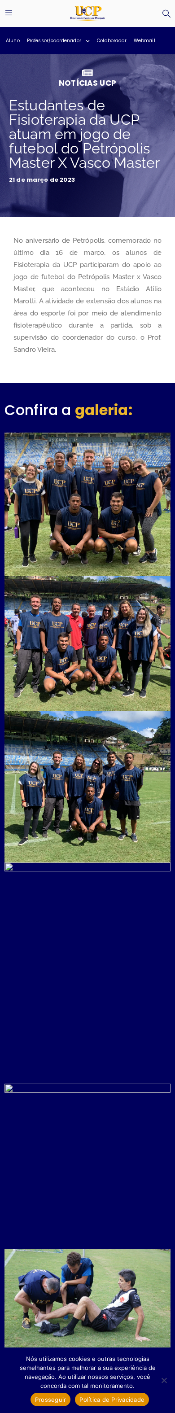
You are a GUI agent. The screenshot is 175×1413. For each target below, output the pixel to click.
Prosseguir (50, 1399)
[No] (163, 1380)
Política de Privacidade (111, 1399)
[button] (9, 13)
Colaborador (112, 40)
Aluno (13, 40)
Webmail (144, 40)
